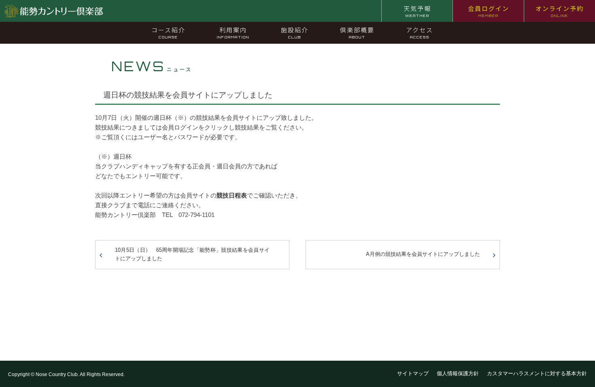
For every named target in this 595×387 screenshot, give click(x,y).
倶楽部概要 (357, 32)
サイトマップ (413, 373)
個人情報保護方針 (458, 373)
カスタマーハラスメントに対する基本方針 (537, 373)
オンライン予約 (560, 11)
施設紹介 (294, 32)
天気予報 (417, 11)
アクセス (419, 32)
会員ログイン (488, 11)
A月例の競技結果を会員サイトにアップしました (423, 254)
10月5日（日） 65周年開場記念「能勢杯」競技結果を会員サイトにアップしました (192, 254)
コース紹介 (168, 32)
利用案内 (233, 32)
